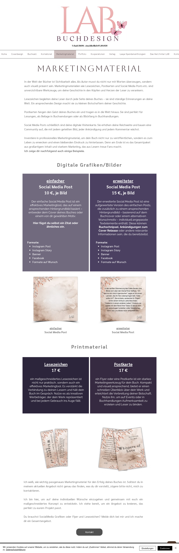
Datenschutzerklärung (15, 549)
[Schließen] (175, 548)
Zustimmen (165, 548)
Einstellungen (148, 548)
